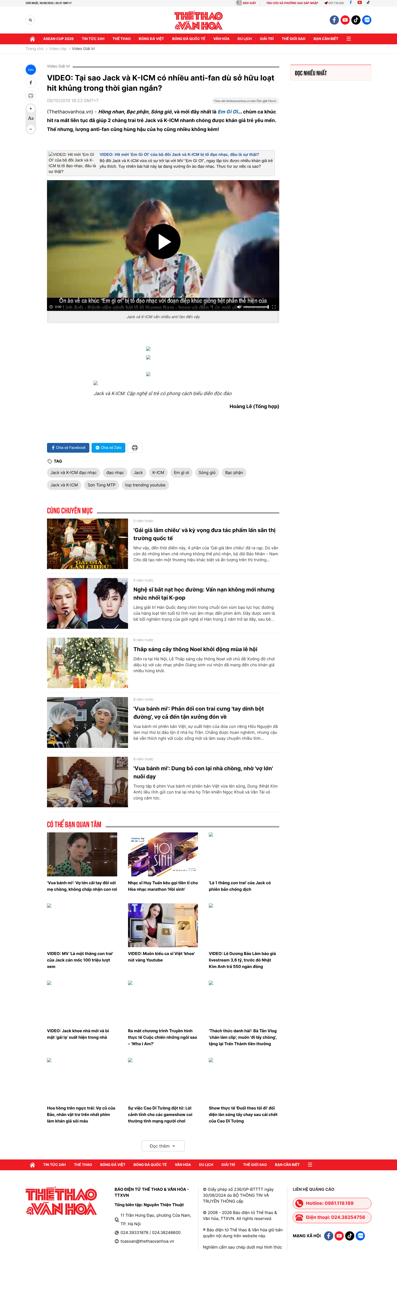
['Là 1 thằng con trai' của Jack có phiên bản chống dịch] (244, 854)
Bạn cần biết (326, 39)
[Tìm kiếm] (30, 20)
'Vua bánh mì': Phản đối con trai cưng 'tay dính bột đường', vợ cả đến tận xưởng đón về (198, 712)
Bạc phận (234, 472)
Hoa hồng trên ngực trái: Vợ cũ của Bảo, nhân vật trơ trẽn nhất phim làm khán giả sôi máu (81, 1114)
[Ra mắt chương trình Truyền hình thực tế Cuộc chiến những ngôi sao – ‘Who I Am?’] (163, 1002)
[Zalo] (366, 20)
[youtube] (345, 20)
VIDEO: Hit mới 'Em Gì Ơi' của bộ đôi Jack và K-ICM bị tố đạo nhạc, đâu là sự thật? (179, 154)
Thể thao (122, 39)
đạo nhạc (115, 472)
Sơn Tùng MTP (101, 484)
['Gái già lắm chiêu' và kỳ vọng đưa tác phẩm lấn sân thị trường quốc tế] (87, 544)
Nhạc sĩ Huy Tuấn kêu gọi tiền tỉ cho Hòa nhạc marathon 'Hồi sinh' (163, 886)
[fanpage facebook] (334, 20)
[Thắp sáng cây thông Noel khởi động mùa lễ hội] (87, 663)
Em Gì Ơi (228, 112)
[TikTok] (369, 3)
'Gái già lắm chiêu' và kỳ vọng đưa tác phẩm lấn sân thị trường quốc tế (204, 534)
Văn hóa (221, 39)
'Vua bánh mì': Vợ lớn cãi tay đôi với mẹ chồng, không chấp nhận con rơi (82, 886)
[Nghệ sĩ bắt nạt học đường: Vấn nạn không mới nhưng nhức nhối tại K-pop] (87, 603)
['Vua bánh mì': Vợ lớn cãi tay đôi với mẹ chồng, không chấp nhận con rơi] (82, 854)
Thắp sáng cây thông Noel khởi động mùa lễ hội (195, 649)
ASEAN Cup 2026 (58, 39)
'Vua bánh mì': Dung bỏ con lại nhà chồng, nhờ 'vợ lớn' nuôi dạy (203, 772)
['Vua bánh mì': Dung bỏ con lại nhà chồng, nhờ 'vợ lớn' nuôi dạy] (87, 782)
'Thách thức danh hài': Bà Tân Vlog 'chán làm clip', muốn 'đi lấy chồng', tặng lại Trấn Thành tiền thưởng (243, 1037)
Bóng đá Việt (151, 39)
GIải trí (267, 39)
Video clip (57, 49)
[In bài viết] (31, 95)
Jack (138, 472)
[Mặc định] (31, 119)
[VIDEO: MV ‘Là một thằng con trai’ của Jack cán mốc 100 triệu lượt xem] (82, 925)
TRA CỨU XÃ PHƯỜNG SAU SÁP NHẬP (292, 3)
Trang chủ (34, 49)
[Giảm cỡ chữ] (31, 129)
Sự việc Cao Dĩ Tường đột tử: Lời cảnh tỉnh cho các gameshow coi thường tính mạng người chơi (160, 1114)
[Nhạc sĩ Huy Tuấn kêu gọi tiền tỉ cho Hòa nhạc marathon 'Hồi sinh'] (163, 854)
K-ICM (158, 472)
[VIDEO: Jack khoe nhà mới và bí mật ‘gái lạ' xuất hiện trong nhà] (82, 1002)
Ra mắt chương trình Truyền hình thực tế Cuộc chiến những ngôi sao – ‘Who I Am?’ (162, 1037)
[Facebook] (351, 3)
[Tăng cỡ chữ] (31, 109)
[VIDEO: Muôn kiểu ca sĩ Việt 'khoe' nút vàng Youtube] (163, 925)
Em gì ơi (181, 472)
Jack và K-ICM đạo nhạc (74, 472)
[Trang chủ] (32, 38)
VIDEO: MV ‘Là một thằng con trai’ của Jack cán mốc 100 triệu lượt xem (80, 960)
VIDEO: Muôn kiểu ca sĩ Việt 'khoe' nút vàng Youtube (161, 957)
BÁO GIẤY (249, 3)
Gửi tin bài (336, 3)
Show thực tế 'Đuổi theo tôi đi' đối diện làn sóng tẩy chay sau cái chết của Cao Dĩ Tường (243, 1114)
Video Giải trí (83, 49)
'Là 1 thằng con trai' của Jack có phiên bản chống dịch (240, 886)
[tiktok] (356, 20)
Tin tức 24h (93, 39)
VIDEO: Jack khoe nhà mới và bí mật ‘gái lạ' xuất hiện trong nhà (78, 1034)
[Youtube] (360, 3)
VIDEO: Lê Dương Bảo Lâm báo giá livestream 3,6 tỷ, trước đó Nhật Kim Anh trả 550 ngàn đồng (242, 960)
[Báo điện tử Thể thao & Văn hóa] (198, 20)
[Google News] (245, 102)
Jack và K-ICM (64, 484)
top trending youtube (145, 484)
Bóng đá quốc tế (188, 39)
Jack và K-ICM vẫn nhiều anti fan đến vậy (163, 317)
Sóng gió (207, 472)
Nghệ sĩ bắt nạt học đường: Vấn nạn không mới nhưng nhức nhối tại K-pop (203, 593)
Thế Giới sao (293, 39)
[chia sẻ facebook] (31, 83)
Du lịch (245, 39)
